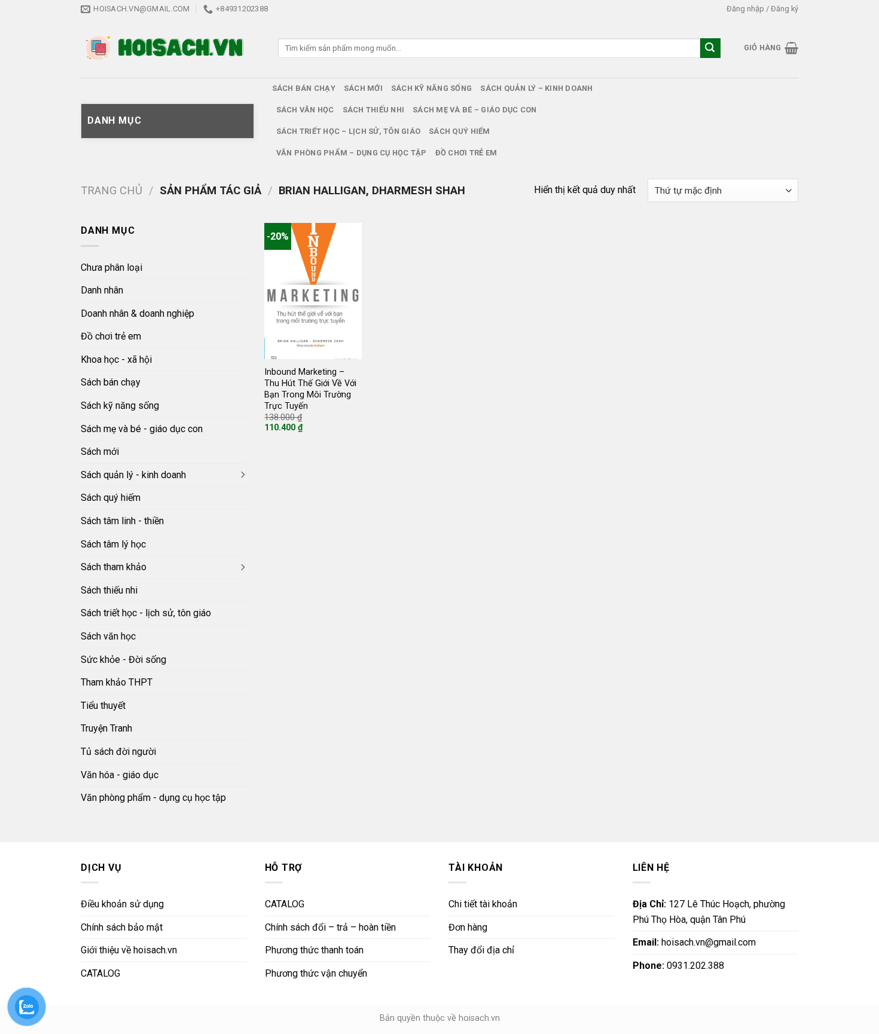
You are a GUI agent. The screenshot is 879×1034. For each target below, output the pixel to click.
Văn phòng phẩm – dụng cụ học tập (351, 152)
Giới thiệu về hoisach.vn (129, 950)
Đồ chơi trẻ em (466, 152)
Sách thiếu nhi (374, 109)
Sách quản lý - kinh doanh (133, 475)
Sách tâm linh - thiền (122, 521)
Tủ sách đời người (118, 751)
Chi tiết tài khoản (482, 904)
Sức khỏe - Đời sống (123, 659)
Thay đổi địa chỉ (481, 950)
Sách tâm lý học (113, 544)
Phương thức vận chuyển (316, 973)
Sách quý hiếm (459, 131)
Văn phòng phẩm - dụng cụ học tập (153, 797)
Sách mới (363, 88)
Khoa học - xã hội (116, 359)
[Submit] (710, 48)
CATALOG (100, 973)
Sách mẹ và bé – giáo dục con (474, 109)
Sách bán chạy (303, 88)
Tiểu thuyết (103, 705)
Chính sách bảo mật (122, 927)
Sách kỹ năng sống (431, 88)
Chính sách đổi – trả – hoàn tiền (330, 927)
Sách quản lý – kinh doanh (536, 88)
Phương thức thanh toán (314, 950)
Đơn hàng (467, 927)
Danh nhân (102, 290)
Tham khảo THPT (116, 682)
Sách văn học (305, 109)
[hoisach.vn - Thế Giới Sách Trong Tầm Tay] (166, 48)
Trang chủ (111, 190)
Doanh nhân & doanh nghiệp (137, 313)
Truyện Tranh (106, 728)
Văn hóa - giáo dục (119, 775)
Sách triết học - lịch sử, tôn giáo (146, 613)
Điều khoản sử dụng (122, 904)
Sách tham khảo (113, 567)
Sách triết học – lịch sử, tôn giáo (348, 131)
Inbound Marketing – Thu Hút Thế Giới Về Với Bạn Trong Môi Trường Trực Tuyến (310, 389)
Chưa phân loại (111, 267)
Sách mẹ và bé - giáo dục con (142, 429)
